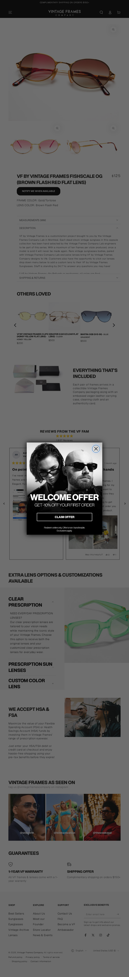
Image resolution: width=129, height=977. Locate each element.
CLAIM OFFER (64, 517)
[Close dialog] (96, 449)
